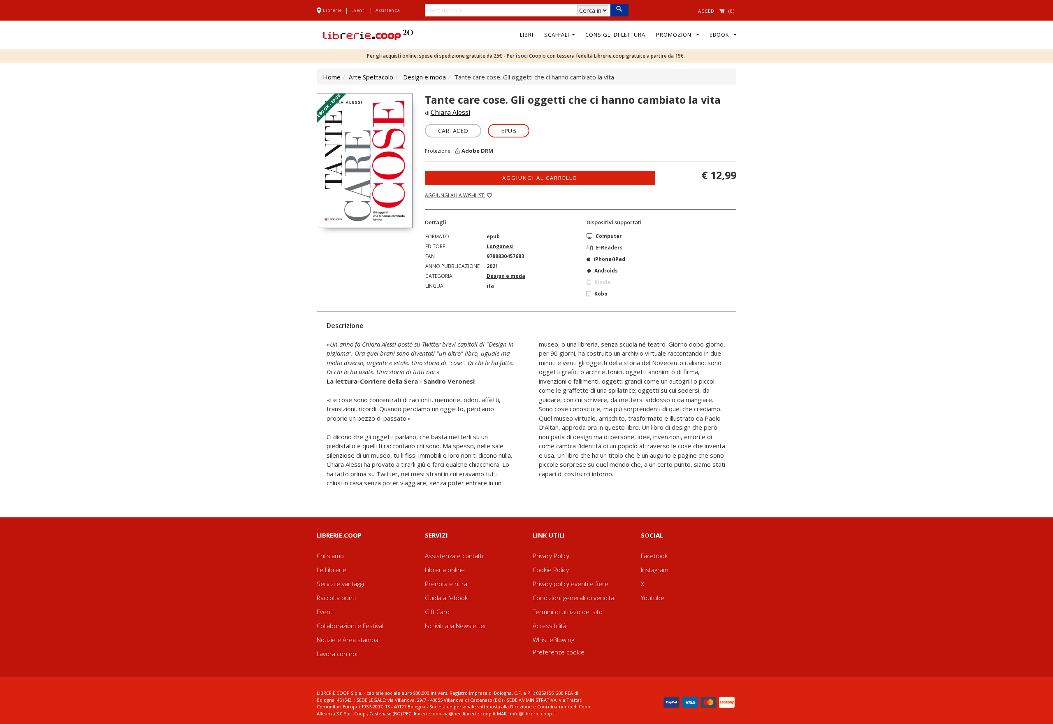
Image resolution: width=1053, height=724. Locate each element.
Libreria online (445, 570)
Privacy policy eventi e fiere (570, 584)
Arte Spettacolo (371, 77)
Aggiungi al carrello (540, 178)
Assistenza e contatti (454, 556)
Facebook (654, 556)
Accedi (707, 11)
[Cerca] (619, 10)
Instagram (654, 570)
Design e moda (424, 77)
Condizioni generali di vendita (573, 598)
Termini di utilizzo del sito (568, 612)
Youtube (652, 598)
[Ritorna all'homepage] (368, 34)
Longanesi (500, 246)
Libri (526, 34)
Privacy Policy (551, 556)
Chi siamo (330, 556)
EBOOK (721, 34)
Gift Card (437, 612)
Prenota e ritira (446, 584)
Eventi (358, 10)
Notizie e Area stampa (347, 640)
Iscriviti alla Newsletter (456, 626)
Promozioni (675, 34)
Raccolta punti (336, 598)
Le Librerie (331, 570)
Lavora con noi (337, 654)
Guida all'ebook (446, 598)
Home (332, 77)
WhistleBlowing (553, 640)
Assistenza (388, 10)
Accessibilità (549, 626)
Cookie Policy (551, 570)
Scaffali (557, 34)
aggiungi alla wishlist (455, 195)
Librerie (332, 10)
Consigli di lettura (615, 34)
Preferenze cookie (558, 652)
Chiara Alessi (450, 112)
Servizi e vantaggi (340, 584)
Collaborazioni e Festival (350, 626)
